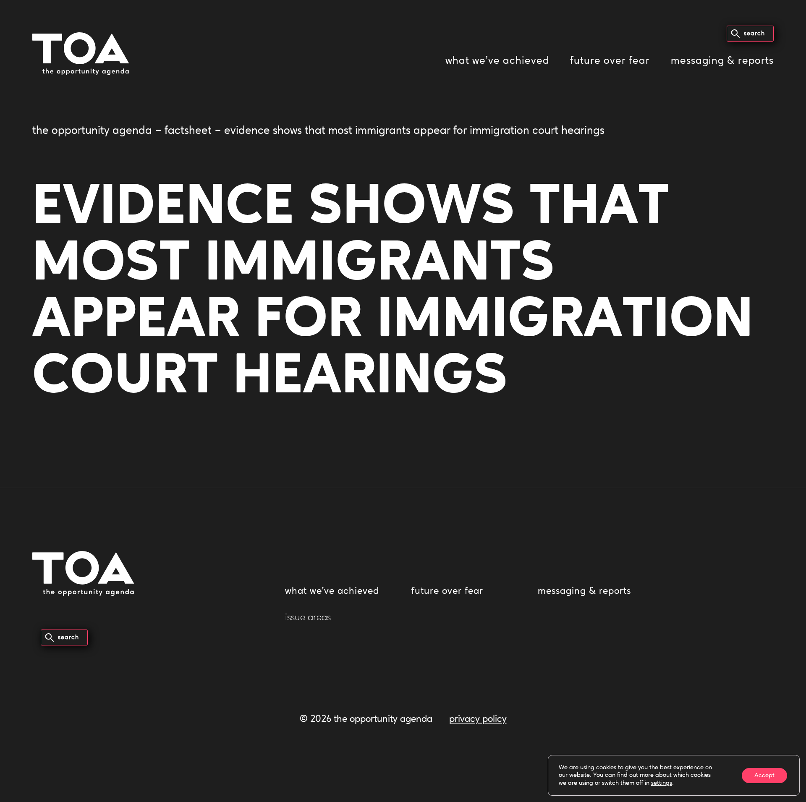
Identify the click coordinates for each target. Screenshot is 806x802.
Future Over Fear (610, 61)
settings (661, 783)
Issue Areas (308, 618)
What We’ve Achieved (497, 61)
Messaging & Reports (722, 61)
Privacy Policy (478, 719)
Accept (764, 775)
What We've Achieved (332, 591)
